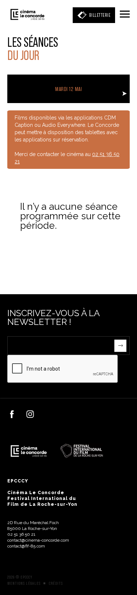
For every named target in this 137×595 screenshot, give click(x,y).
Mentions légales (24, 583)
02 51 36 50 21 (21, 534)
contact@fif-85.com (26, 546)
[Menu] (125, 15)
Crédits (56, 583)
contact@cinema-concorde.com (38, 540)
